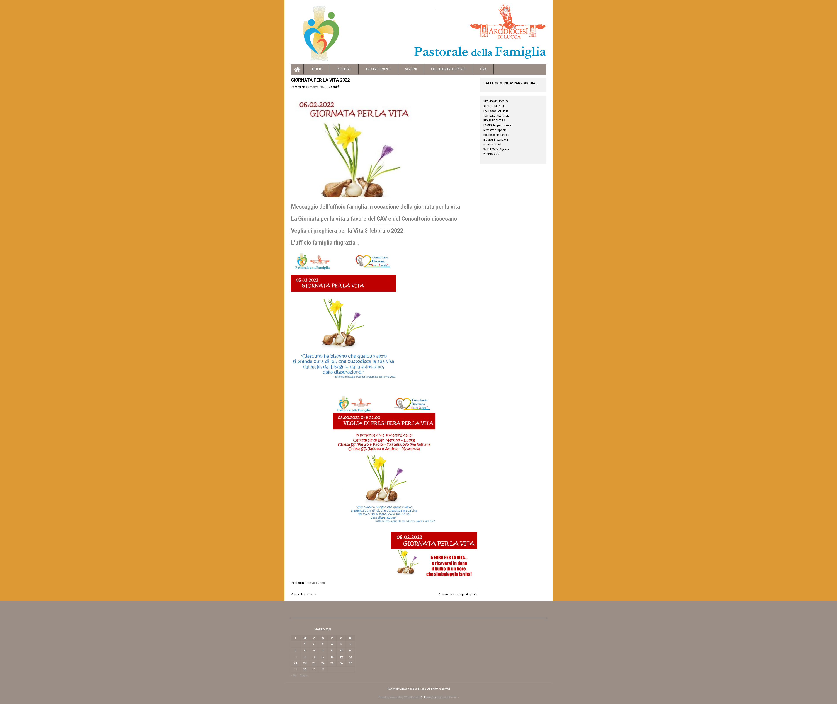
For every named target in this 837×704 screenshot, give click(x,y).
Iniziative (344, 69)
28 (295, 669)
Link (483, 69)
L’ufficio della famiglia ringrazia (457, 594)
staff (335, 87)
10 (322, 650)
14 (295, 656)
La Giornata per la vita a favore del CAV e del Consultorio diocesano (374, 219)
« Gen (294, 675)
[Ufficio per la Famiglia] (297, 69)
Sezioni (411, 69)
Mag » (304, 675)
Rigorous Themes (448, 697)
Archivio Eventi (378, 69)
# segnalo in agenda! (304, 594)
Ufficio (316, 69)
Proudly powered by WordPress (398, 697)
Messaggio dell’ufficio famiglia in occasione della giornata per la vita (375, 207)
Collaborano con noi (448, 69)
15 (304, 656)
